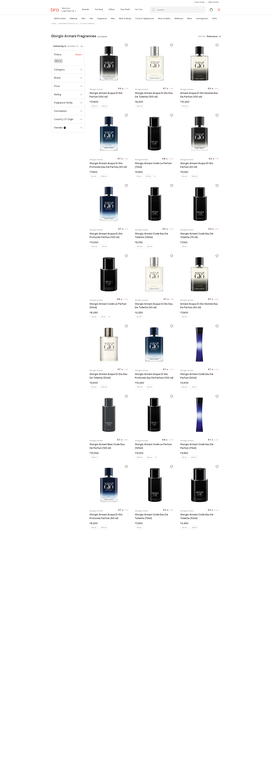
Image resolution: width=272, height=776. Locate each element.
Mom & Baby (164, 18)
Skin (83, 18)
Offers (112, 9)
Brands (85, 9)
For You (138, 9)
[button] (66, 18)
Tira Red (99, 9)
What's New (60, 18)
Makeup (73, 18)
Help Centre (213, 2)
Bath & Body (125, 18)
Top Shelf (125, 9)
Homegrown (202, 18)
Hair (91, 18)
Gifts (214, 18)
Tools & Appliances (144, 18)
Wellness (178, 18)
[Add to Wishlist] (126, 45)
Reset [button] (79, 54)
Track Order (200, 2)
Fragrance (102, 18)
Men (113, 18)
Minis (189, 18)
